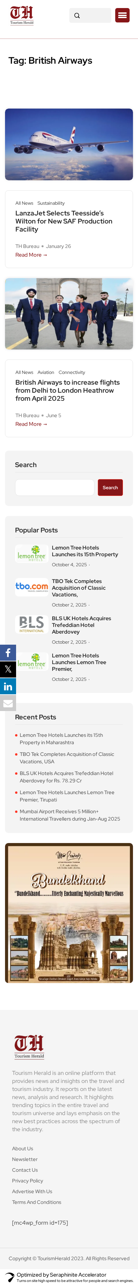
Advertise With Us (32, 1191)
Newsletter (25, 1159)
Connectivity (72, 372)
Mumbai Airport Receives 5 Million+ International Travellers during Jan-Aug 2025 (70, 815)
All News (24, 203)
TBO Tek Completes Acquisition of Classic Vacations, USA (67, 758)
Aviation (46, 372)
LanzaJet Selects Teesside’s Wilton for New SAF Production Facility (64, 221)
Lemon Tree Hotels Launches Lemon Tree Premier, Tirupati (67, 796)
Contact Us (25, 1170)
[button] (122, 15)
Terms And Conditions (36, 1202)
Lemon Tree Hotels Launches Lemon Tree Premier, (79, 662)
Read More (28, 255)
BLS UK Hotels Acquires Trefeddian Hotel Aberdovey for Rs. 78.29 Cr (66, 777)
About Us (22, 1148)
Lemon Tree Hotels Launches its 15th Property (85, 551)
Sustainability (51, 203)
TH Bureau (27, 246)
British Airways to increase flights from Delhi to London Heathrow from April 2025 (67, 390)
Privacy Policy (27, 1180)
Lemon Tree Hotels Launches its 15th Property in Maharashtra (61, 739)
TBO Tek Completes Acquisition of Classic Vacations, (79, 588)
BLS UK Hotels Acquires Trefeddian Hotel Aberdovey (81, 625)
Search (26, 465)
